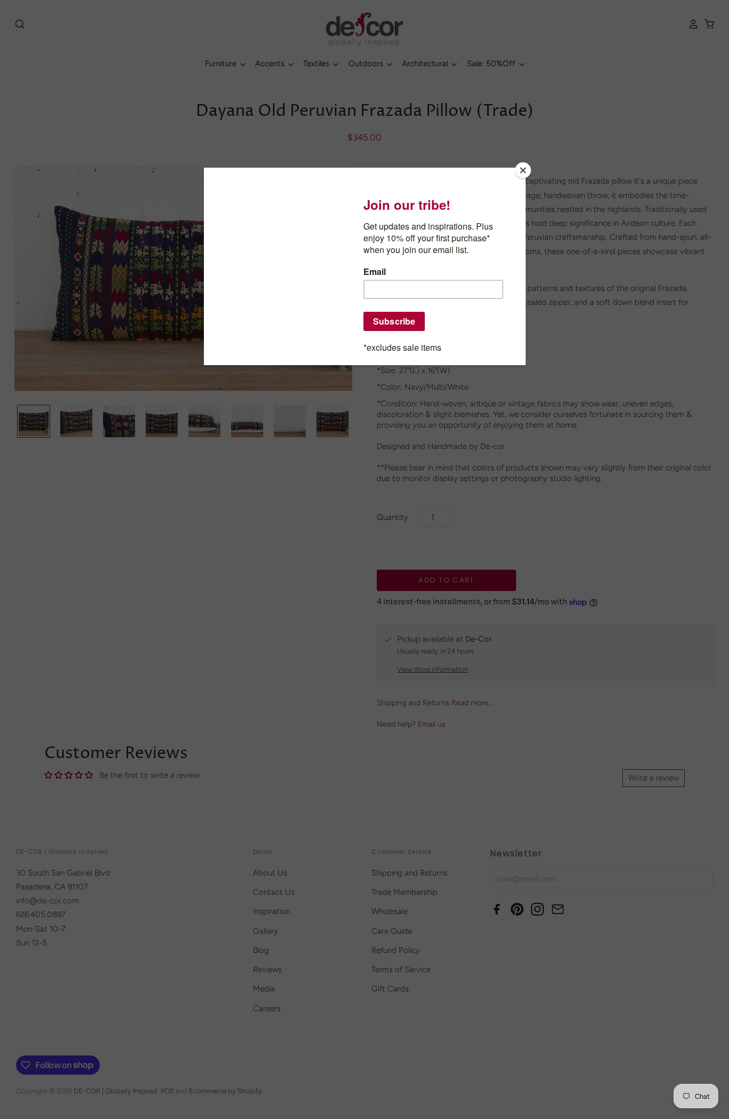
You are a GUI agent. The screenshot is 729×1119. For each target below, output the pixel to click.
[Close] (523, 170)
